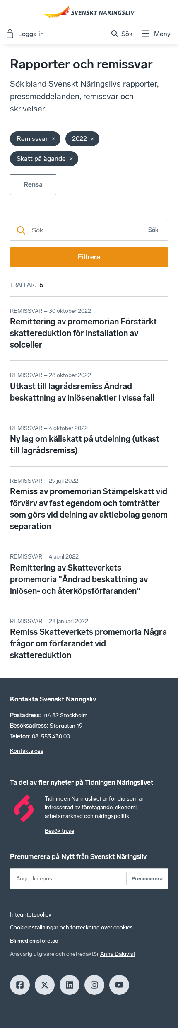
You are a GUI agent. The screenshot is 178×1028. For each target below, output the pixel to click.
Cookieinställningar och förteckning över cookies (71, 927)
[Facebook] (20, 985)
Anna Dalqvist (117, 954)
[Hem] (89, 12)
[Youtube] (119, 985)
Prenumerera (147, 879)
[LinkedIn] (69, 985)
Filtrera (89, 257)
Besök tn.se (59, 830)
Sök (153, 230)
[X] (45, 985)
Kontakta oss (26, 751)
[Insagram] (94, 985)
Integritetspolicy (30, 914)
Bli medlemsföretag (34, 940)
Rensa (33, 185)
